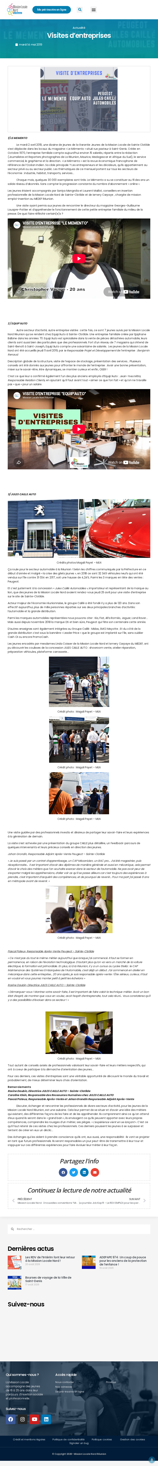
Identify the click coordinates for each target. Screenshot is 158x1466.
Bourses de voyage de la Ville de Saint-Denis (48, 1279)
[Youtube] (34, 1419)
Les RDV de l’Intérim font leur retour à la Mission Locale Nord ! (50, 1259)
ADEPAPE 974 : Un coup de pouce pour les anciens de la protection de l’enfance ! (122, 1261)
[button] (93, 10)
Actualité (79, 28)
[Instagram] (22, 1419)
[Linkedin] (46, 1419)
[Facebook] (10, 1419)
